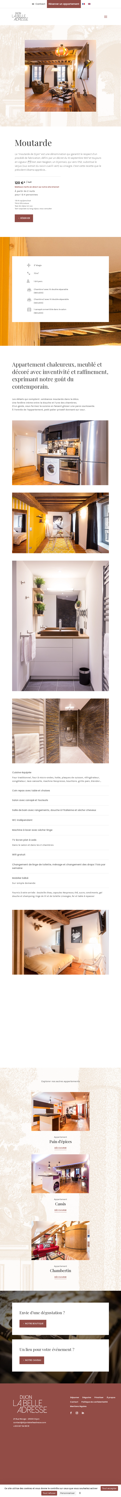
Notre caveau (33, 1359)
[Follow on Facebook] (71, 1412)
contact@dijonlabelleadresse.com (29, 1422)
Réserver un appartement (64, 3)
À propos (111, 1397)
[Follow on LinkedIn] (82, 1412)
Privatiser (98, 1397)
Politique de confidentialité (94, 1401)
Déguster (86, 1397)
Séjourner (74, 1397)
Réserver (25, 218)
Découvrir (60, 1147)
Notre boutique (34, 1322)
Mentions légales (78, 1406)
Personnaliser (67, 1493)
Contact (40, 3)
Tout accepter (109, 1488)
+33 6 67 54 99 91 (21, 1425)
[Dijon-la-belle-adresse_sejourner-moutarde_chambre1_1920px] (60, 973)
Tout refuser (49, 1493)
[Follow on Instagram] (77, 1412)
